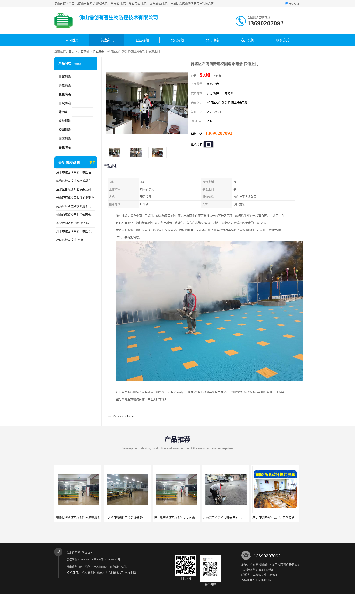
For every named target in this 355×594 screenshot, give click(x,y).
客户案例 (247, 40)
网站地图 (130, 572)
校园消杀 (98, 51)
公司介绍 (177, 40)
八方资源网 (89, 572)
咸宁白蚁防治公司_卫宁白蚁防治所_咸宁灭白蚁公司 (253, 517)
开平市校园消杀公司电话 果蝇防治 (75, 231)
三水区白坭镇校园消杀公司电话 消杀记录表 (75, 189)
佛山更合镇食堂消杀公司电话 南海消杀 (147, 517)
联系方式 (282, 40)
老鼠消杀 (65, 85)
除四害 (63, 112)
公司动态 (212, 40)
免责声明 (102, 572)
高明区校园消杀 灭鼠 (69, 240)
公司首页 (71, 40)
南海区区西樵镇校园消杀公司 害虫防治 (75, 206)
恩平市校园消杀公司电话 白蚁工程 (75, 172)
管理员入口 (116, 572)
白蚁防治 (65, 103)
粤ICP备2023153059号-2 (108, 559)
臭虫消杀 (65, 94)
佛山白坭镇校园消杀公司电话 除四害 (75, 214)
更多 (92, 162)
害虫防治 (65, 147)
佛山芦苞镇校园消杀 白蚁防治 (75, 197)
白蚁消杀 (65, 76)
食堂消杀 (65, 120)
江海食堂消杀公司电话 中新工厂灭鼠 (194, 517)
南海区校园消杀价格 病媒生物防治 (75, 181)
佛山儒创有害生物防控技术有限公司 (88, 566)
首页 (71, 51)
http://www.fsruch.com (121, 416)
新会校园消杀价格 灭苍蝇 (72, 223)
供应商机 (107, 40)
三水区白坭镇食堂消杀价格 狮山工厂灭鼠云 (100, 517)
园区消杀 (65, 138)
